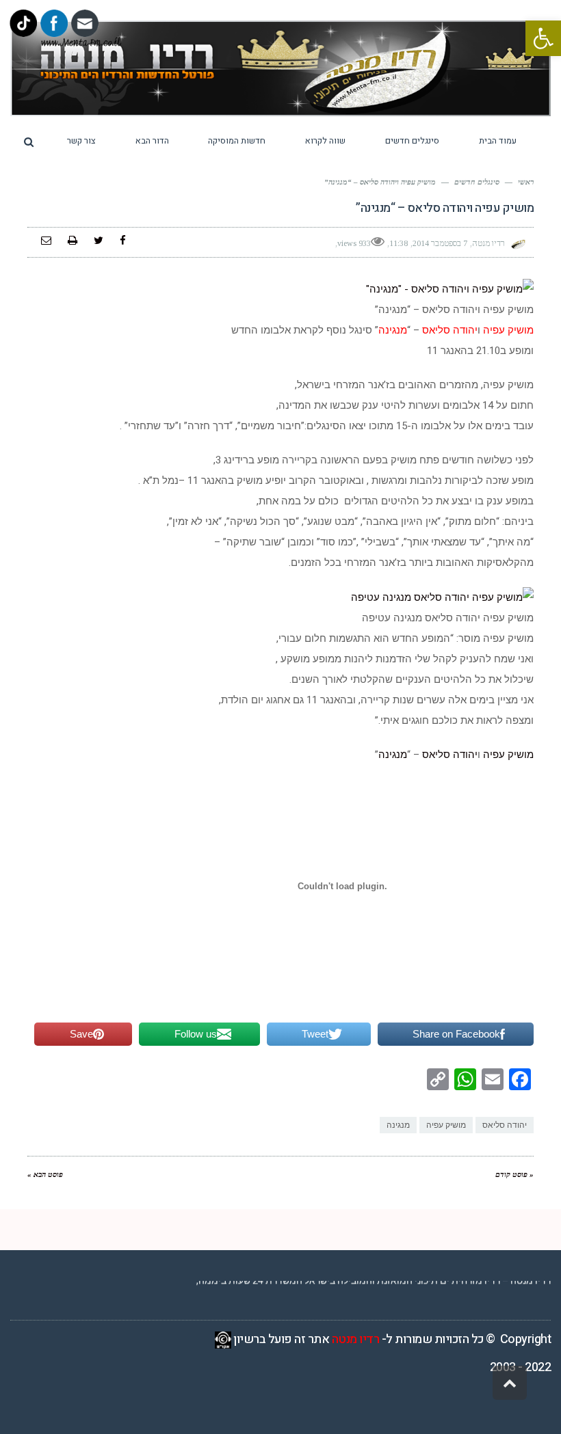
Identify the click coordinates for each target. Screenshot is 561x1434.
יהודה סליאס (450, 754)
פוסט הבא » (45, 1174)
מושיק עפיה (507, 754)
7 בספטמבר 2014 (440, 243)
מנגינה (392, 754)
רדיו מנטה (356, 1339)
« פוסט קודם (514, 1174)
